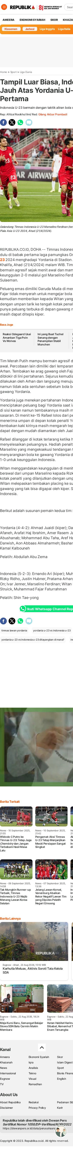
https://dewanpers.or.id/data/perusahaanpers (31, 1128)
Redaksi (34, 1102)
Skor (60, 1057)
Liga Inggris (47, 29)
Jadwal (29, 29)
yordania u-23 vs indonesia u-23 (52, 630)
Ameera (5, 1057)
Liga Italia (64, 29)
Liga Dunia (26, 72)
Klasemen (10, 29)
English (61, 1078)
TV (2, 1084)
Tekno (32, 1073)
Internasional (8, 1073)
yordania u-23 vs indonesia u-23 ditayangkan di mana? (32, 639)
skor (54, 19)
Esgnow (5, 1078)
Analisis (33, 1067)
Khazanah (6, 1062)
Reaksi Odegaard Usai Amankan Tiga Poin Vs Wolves (17, 337)
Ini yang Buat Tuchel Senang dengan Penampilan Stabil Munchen (50, 339)
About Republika (10, 1102)
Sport (13, 72)
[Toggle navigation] (4, 7)
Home (3, 72)
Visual (32, 1078)
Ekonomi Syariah (32, 19)
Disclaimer (6, 1107)
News (3, 1067)
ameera (8, 19)
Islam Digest (64, 1062)
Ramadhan (35, 1084)
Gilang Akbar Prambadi (52, 114)
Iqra (31, 1062)
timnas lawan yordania (14, 630)
